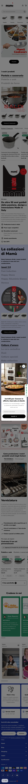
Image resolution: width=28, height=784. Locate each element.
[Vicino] (23, 366)
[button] (26, 390)
